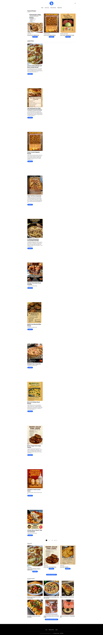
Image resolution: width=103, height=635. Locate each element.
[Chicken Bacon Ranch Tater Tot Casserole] (35, 510)
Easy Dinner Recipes (31, 578)
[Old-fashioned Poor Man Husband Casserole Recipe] (35, 88)
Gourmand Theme (56, 633)
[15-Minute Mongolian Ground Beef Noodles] (35, 219)
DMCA (57, 629)
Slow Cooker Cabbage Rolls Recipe (67, 35)
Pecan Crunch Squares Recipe (50, 35)
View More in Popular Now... (51, 574)
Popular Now (59, 7)
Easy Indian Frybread (64, 567)
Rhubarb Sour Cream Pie (34, 364)
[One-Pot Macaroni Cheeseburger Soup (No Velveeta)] (51, 581)
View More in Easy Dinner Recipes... (51, 619)
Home (42, 7)
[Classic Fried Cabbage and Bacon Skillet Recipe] (35, 44)
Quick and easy (53, 7)
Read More (35, 36)
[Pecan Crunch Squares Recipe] (35, 132)
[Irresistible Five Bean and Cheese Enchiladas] (35, 600)
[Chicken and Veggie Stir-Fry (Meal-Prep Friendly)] (35, 581)
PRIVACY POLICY (51, 629)
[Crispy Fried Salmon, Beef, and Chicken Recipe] (51, 600)
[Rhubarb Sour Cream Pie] (35, 344)
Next (55, 540)
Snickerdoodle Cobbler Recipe (33, 35)
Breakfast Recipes (47, 33)
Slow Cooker (66, 33)
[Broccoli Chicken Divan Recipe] (35, 382)
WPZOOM (61, 633)
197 (52, 540)
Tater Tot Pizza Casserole (34, 196)
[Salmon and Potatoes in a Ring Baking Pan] (68, 600)
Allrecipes (62, 33)
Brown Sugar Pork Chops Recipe (50, 567)
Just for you (47, 7)
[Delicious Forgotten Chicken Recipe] (68, 581)
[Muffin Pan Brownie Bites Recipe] (34, 302)
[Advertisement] (51, 82)
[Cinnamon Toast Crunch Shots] (35, 469)
